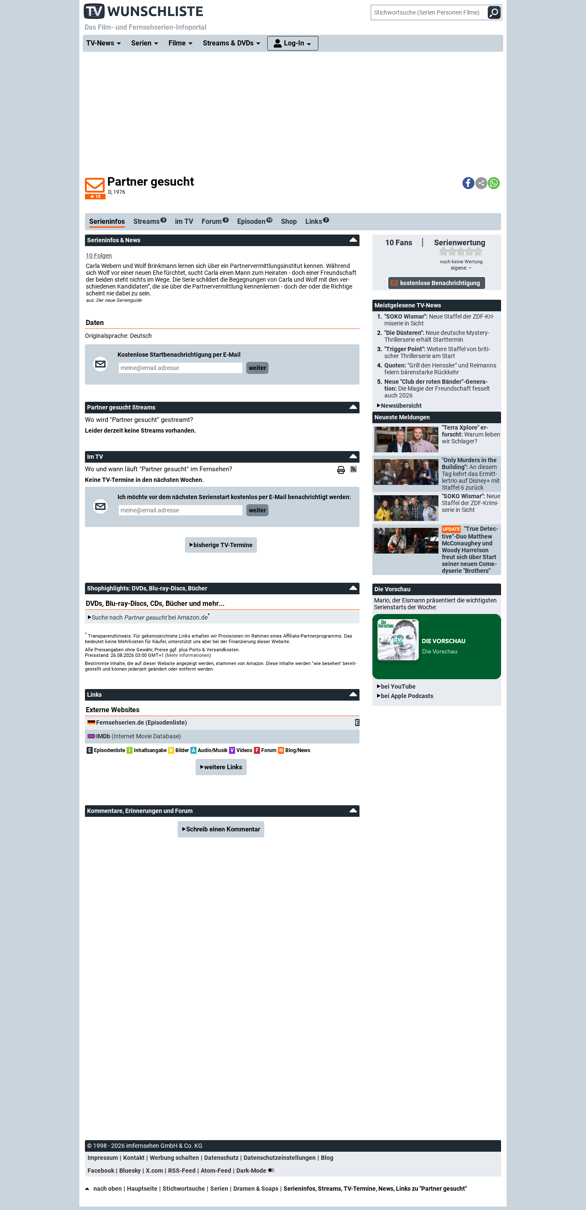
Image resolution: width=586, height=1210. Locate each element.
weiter (257, 367)
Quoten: (440, 369)
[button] (468, 183)
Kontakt (134, 1157)
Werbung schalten (174, 1157)
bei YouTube (398, 686)
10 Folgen (99, 255)
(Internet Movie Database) (138, 736)
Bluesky (130, 1170)
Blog (327, 1157)
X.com (154, 1170)
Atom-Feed (216, 1170)
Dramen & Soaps (255, 1188)
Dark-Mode (252, 1170)
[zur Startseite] (143, 8)
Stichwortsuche (184, 1188)
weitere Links (223, 767)
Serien (219, 1188)
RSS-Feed (182, 1170)
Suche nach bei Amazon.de (150, 617)
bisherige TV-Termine (223, 545)
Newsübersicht (401, 405)
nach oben (108, 1188)
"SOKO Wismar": (439, 320)
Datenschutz (221, 1157)
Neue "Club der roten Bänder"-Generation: (437, 388)
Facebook (101, 1170)
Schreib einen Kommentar (223, 829)
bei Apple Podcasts (407, 695)
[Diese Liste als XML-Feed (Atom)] (354, 469)
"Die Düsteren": (436, 336)
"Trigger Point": (437, 352)
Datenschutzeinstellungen (280, 1157)
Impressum (103, 1157)
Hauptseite (142, 1188)
